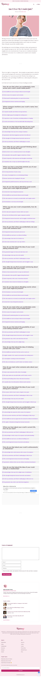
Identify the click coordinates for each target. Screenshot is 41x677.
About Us (22, 642)
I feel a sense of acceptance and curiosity (13, 94)
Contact (22, 646)
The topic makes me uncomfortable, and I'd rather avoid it (17, 375)
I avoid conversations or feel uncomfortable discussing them (18, 121)
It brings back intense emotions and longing (14, 101)
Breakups (2, 649)
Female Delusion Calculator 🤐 (6, 662)
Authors (22, 644)
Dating (2, 644)
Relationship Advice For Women (6, 658)
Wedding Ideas (3, 646)
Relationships (3, 642)
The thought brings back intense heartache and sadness (17, 475)
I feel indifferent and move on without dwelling (15, 235)
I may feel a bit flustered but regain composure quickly (17, 215)
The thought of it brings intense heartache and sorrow (17, 138)
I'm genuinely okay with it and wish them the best (16, 338)
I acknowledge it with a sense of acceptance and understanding (19, 435)
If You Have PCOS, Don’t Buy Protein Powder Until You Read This (18, 611)
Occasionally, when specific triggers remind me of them (17, 155)
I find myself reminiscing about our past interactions (16, 98)
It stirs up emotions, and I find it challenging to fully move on (18, 432)
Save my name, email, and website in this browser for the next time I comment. (20, 571)
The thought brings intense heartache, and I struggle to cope (18, 261)
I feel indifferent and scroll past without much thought (17, 91)
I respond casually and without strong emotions (15, 111)
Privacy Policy (23, 648)
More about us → (6, 596)
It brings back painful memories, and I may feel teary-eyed (18, 181)
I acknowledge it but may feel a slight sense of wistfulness (17, 472)
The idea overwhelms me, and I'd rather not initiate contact (18, 361)
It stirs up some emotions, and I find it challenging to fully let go (19, 415)
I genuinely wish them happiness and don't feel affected (17, 135)
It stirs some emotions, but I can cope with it (14, 241)
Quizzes (2, 651)
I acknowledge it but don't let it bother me (14, 238)
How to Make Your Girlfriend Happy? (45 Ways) (15, 607)
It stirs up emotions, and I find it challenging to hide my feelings (19, 221)
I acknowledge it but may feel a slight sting (14, 341)
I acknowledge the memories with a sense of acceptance (17, 412)
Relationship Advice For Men (6, 660)
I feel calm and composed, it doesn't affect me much (16, 211)
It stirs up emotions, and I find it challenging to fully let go (18, 455)
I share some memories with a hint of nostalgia (15, 372)
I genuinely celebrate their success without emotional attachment (20, 462)
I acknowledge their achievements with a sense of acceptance (18, 452)
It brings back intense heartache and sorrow (14, 231)
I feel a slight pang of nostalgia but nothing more (15, 115)
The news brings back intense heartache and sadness (16, 442)
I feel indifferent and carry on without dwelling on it (16, 438)
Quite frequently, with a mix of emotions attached (16, 278)
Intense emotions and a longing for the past (14, 178)
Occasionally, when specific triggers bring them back (16, 275)
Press (22, 651)
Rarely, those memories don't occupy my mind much (16, 271)
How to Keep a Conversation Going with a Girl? (15, 615)
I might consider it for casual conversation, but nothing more (18, 355)
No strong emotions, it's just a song (12, 171)
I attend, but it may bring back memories (13, 191)
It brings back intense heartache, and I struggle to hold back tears (19, 218)
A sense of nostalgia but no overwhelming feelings (16, 175)
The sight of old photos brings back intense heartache (17, 421)
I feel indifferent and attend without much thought (16, 195)
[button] (34, 4)
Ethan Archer (24, 11)
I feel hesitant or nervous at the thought (13, 201)
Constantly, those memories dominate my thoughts (16, 281)
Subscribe (20, 670)
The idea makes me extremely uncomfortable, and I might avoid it (19, 198)
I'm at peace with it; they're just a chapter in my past (16, 392)
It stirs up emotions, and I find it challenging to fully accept (18, 395)
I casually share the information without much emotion (17, 381)
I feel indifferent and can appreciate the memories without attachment (21, 418)
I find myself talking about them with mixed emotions (16, 378)
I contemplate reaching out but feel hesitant (14, 358)
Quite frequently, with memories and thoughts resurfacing (18, 158)
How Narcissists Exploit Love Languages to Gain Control (17, 603)
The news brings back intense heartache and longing (16, 458)
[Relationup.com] (5, 4)
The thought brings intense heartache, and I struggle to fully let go (20, 401)
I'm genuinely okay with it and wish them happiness (16, 482)
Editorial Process (24, 649)
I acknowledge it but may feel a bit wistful (14, 255)
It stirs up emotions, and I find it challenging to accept (17, 141)
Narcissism (3, 648)
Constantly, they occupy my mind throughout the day (17, 161)
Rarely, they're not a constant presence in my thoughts (17, 151)
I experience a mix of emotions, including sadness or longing (18, 118)
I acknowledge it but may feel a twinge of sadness (15, 131)
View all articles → (6, 620)
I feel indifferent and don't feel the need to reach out (16, 352)
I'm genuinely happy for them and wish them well (15, 251)
